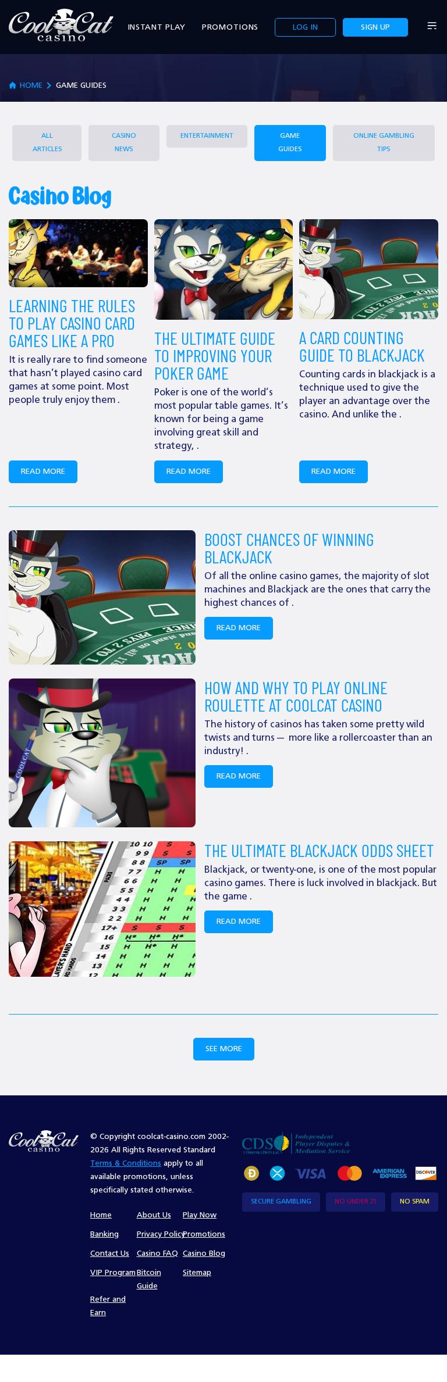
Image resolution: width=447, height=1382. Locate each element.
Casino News (124, 143)
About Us (154, 1215)
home (31, 85)
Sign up (375, 27)
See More (223, 1049)
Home (101, 1215)
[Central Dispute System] (296, 1142)
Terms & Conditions (125, 1163)
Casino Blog (204, 1253)
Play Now (200, 1215)
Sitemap (197, 1273)
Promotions (230, 27)
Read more (43, 471)
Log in (305, 27)
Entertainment (206, 136)
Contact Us (109, 1253)
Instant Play (156, 27)
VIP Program (113, 1273)
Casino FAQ (157, 1253)
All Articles (47, 143)
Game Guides (289, 143)
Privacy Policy (161, 1234)
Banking (104, 1234)
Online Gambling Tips (383, 143)
